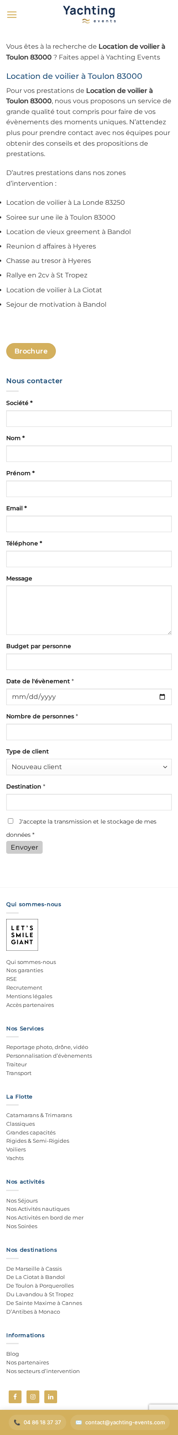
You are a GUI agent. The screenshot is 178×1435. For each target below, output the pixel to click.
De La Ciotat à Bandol (35, 1277)
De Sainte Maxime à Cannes (44, 1303)
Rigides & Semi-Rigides (37, 1140)
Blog (12, 1353)
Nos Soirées (21, 1226)
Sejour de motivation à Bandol (56, 304)
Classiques (20, 1123)
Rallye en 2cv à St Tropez (46, 275)
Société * (19, 403)
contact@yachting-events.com (125, 1422)
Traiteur (16, 1064)
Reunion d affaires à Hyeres (51, 246)
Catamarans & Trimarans (39, 1115)
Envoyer (24, 847)
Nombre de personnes (42, 716)
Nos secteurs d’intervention (43, 1371)
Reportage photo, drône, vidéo (47, 1047)
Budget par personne (38, 646)
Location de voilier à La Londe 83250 (65, 202)
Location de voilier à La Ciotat (54, 290)
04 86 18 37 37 (42, 1422)
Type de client (27, 751)
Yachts (15, 1158)
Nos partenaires (27, 1362)
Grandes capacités (30, 1132)
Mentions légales (29, 996)
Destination (25, 786)
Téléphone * (24, 543)
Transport (18, 1073)
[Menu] (11, 15)
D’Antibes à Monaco (33, 1311)
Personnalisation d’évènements (49, 1055)
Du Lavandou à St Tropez (40, 1294)
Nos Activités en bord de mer (45, 1217)
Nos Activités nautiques (38, 1208)
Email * (16, 508)
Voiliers (16, 1149)
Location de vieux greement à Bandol (68, 232)
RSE (11, 979)
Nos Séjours (22, 1200)
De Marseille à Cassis (34, 1268)
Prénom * (20, 473)
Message (19, 578)
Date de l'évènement (40, 681)
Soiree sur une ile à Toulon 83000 (60, 217)
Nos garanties (24, 970)
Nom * (15, 438)
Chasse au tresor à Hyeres (48, 261)
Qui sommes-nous (31, 962)
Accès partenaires (30, 1005)
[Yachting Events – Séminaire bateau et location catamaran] (89, 14)
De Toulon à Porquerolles (40, 1285)
